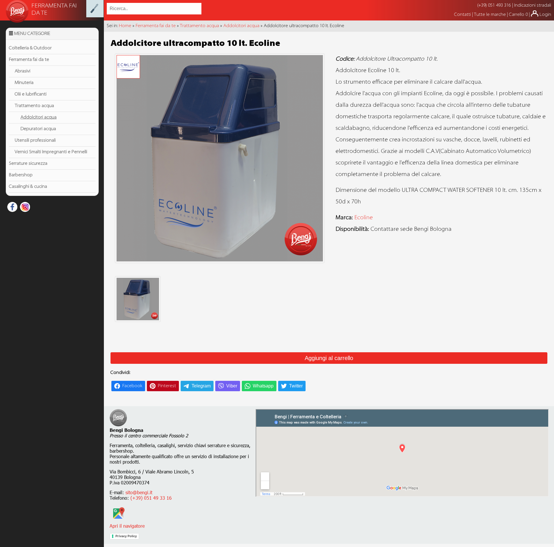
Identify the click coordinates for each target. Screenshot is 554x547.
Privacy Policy (126, 536)
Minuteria (24, 82)
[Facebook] (11, 208)
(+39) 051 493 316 (494, 5)
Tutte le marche (490, 14)
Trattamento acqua (34, 106)
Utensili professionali (35, 140)
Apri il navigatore (127, 526)
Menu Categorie (32, 33)
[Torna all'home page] (95, 16)
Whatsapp (263, 385)
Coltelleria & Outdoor (30, 48)
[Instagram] (24, 208)
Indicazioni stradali (532, 5)
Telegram (201, 385)
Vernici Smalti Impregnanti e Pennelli (51, 152)
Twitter (296, 385)
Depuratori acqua (38, 129)
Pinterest (167, 386)
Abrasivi (22, 71)
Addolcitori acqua (38, 117)
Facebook (132, 386)
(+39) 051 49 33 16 (151, 498)
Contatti (463, 14)
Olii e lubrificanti (30, 94)
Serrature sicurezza (28, 163)
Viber (231, 385)
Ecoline (363, 218)
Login (545, 14)
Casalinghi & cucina (28, 186)
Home (125, 26)
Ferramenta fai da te (29, 59)
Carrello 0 (518, 14)
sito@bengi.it (139, 492)
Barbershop (21, 175)
